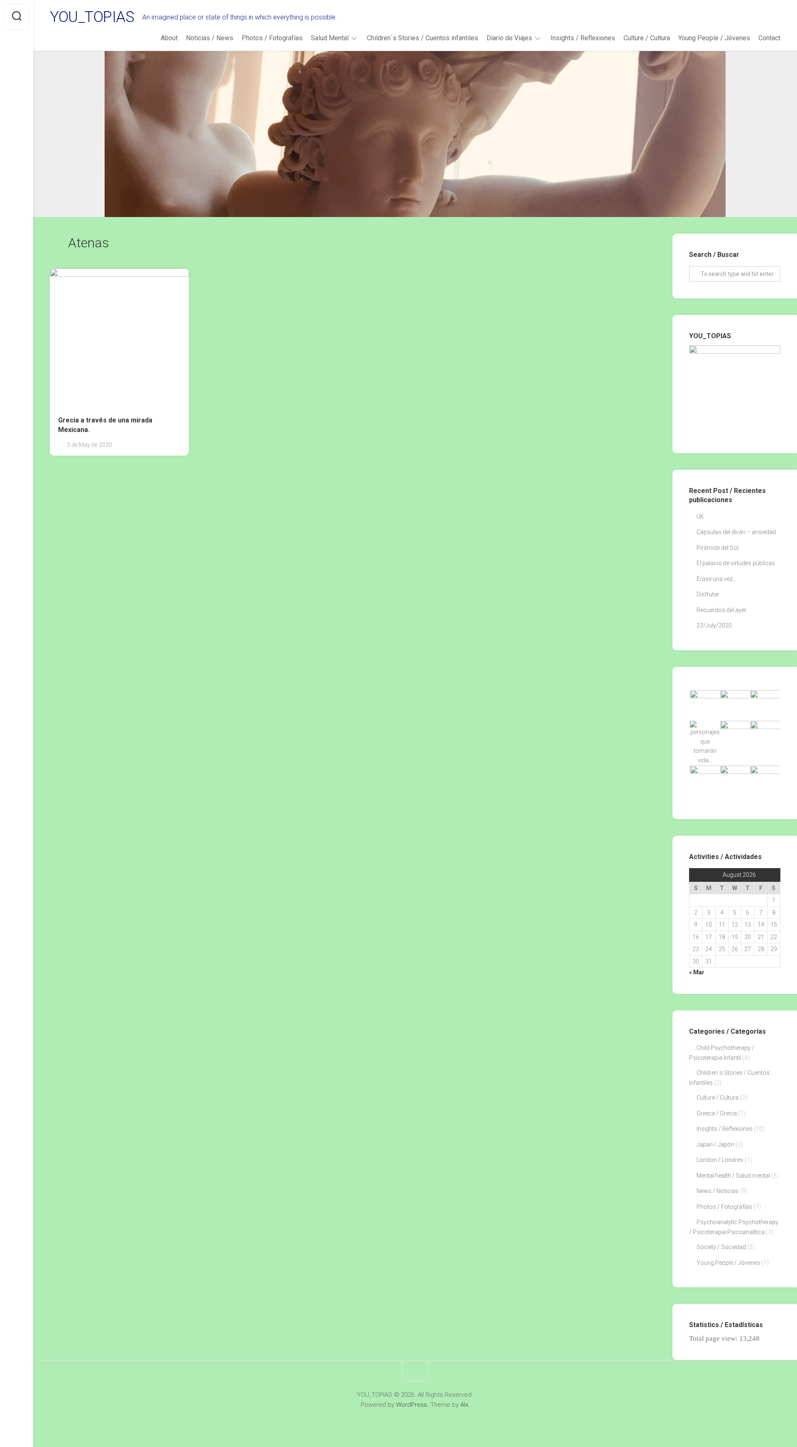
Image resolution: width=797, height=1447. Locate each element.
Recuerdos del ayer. (722, 610)
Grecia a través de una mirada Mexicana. (105, 425)
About (169, 38)
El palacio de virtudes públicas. (736, 563)
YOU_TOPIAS (92, 17)
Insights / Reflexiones (582, 38)
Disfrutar (708, 594)
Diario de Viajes (509, 38)
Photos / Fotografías (272, 38)
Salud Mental (330, 38)
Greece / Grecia (717, 1113)
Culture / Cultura (646, 38)
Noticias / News (209, 38)
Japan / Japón (715, 1144)
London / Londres (720, 1160)
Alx (464, 1404)
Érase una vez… (716, 579)
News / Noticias (717, 1191)
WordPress (411, 1404)
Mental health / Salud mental (733, 1175)
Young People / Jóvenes (714, 38)
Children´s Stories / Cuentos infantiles (422, 38)
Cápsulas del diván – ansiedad (736, 532)
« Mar (696, 972)
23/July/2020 (714, 625)
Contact (769, 38)
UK (700, 516)
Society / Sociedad (721, 1247)
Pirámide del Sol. (718, 547)
